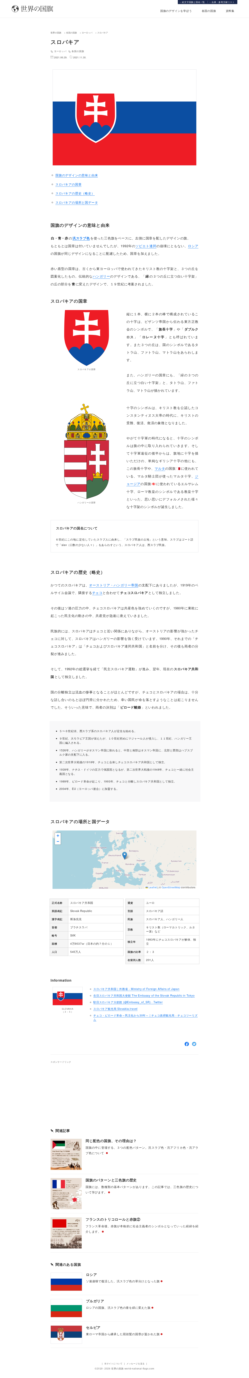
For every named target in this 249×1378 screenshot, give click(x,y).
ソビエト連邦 (145, 245)
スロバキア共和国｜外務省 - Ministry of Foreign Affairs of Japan (136, 989)
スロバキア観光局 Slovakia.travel (115, 1009)
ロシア (193, 245)
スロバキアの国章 (68, 184)
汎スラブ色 (81, 238)
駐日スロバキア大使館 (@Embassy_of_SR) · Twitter (128, 1002)
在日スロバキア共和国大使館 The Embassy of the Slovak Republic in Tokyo (144, 995)
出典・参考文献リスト (223, 2)
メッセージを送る (136, 1363)
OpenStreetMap (171, 887)
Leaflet (152, 887)
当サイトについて (113, 1363)
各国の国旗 (209, 11)
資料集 (230, 11)
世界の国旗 (56, 32)
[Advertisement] (91, 1091)
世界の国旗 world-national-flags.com (132, 1368)
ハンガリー (101, 276)
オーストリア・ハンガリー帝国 (113, 585)
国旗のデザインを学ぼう (176, 11)
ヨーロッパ (87, 32)
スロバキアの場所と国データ (76, 202)
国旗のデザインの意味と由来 (76, 175)
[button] (124, 856)
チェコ (97, 592)
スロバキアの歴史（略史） (75, 193)
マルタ (160, 468)
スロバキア (102, 32)
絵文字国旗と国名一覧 (193, 2)
